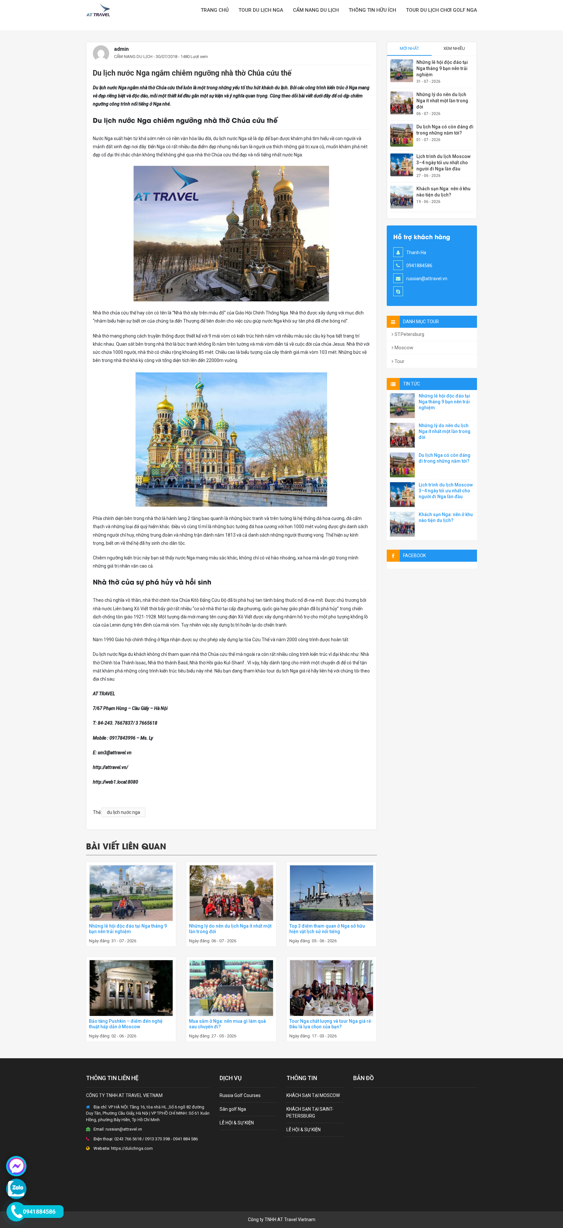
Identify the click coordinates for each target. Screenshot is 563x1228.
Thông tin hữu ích (372, 10)
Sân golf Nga (233, 1109)
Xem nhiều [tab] (454, 48)
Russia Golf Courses (240, 1095)
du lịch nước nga (123, 812)
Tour (398, 361)
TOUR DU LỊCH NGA (260, 10)
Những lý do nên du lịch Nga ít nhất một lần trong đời (442, 100)
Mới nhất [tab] (409, 48)
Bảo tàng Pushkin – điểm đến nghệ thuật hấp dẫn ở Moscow (126, 1024)
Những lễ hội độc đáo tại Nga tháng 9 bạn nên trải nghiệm (128, 928)
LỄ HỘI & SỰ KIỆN (237, 1122)
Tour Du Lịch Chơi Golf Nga (441, 10)
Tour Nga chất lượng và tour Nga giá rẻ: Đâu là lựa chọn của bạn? (330, 1024)
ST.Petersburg (408, 334)
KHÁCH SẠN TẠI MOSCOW (313, 1095)
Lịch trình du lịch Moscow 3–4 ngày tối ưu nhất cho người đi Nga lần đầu (443, 162)
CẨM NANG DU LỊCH (316, 10)
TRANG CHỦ (215, 10)
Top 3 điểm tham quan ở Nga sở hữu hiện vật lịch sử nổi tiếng (327, 928)
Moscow (403, 348)
